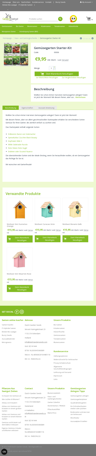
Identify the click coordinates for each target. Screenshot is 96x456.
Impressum (58, 376)
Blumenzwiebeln (54, 393)
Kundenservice (38, 2)
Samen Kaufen (7, 325)
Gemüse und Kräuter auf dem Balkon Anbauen (11, 423)
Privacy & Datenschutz (62, 363)
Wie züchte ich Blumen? (11, 399)
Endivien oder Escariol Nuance (20, 151)
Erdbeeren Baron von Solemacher (22, 134)
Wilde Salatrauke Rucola (18, 144)
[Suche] (60, 19)
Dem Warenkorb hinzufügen (59, 73)
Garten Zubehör (54, 402)
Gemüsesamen (7, 26)
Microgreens (6, 342)
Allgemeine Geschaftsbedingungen (63, 367)
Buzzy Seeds (61, 2)
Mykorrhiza (52, 413)
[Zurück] (81, 38)
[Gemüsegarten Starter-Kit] (16, 54)
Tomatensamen (59, 26)
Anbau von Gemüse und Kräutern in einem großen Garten (11, 408)
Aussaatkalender (8, 339)
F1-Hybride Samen (25, 5)
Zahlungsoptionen (61, 356)
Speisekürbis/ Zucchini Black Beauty (22, 137)
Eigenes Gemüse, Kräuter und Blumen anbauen (11, 429)
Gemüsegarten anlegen (79, 396)
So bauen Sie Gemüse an (11, 396)
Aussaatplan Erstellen (78, 421)
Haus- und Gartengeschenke (25, 38)
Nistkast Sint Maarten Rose (19, 274)
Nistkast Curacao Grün (45, 224)
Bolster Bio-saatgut (9, 5)
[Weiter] (93, 38)
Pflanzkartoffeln (54, 409)
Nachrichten (25, 2)
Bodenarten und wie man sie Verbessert (80, 413)
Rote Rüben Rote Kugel (17, 148)
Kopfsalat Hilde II (15, 141)
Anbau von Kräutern (9, 403)
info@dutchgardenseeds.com (36, 342)
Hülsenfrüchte (73, 26)
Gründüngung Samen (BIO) (28, 31)
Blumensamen (32, 26)
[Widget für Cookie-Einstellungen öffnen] (4, 452)
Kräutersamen (46, 26)
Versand (65, 60)
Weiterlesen (80, 97)
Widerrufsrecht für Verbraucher (66, 359)
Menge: (37, 68)
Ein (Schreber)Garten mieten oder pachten (78, 407)
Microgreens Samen (9, 31)
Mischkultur (74, 418)
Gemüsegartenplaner (78, 399)
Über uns (16, 2)
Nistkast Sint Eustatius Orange (17, 225)
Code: (36, 52)
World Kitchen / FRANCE (56, 406)
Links (56, 379)
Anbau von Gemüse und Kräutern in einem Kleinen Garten (12, 416)
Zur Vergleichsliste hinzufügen (74, 77)
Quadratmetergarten (78, 403)
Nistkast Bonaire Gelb (72, 224)
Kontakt (48, 2)
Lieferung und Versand (62, 372)
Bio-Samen (20, 26)
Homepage (6, 2)
